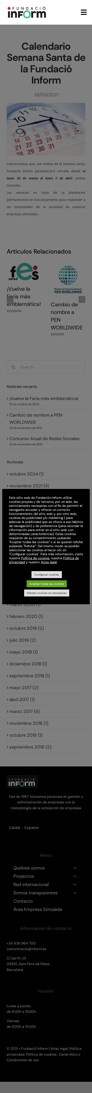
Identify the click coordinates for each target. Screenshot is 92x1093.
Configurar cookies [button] (46, 575)
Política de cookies (35, 558)
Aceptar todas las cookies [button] (46, 584)
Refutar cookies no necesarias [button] (47, 593)
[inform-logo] (26, 5)
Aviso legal (49, 562)
